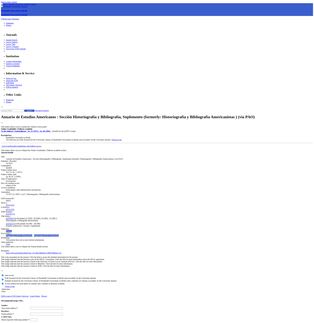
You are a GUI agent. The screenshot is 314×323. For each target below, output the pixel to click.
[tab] (157, 129)
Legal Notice (35, 296)
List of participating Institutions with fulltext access (21, 146)
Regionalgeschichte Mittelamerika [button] (19, 235)
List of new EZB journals (16, 49)
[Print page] (6, 19)
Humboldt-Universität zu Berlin (14, 11)
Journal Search (11, 40)
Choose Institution (13, 66)
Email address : (7, 314)
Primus (8, 25)
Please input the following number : (15, 320)
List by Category (12, 47)
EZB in (12, 87)
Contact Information (13, 61)
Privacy (44, 296)
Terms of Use (11, 78)
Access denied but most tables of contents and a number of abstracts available (35, 284)
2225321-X (10, 214)
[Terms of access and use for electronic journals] (51, 131)
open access (9, 275)
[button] (16, 129)
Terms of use (117, 140)
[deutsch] (15, 19)
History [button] (9, 231)
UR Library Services (14, 85)
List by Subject (12, 42)
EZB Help (10, 83)
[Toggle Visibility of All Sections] (2, 122)
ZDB (8, 244)
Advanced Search (42, 111)
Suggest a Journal (13, 64)
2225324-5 (10, 218)
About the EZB (12, 81)
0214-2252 (10, 205)
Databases (10, 23)
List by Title (10, 44)
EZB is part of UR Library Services (15, 296)
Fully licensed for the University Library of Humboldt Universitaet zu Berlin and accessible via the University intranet (50, 278)
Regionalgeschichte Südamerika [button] (46, 235)
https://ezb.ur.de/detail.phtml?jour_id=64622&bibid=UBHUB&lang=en (33, 253)
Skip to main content (9, 2)
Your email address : (9, 308)
